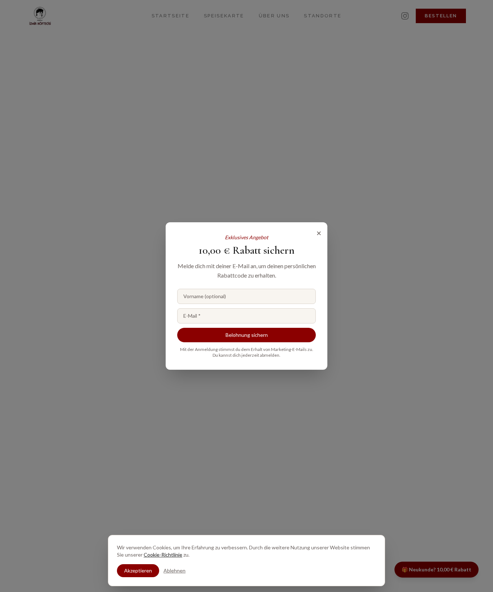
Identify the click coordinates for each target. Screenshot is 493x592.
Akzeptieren (138, 570)
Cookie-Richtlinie (163, 555)
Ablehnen (174, 570)
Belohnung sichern (247, 335)
